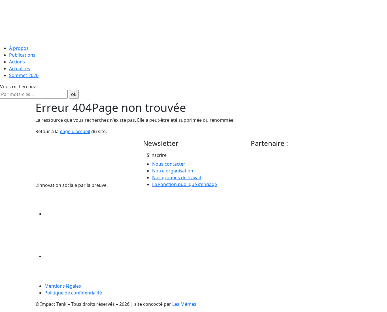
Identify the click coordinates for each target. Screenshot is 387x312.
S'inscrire (157, 155)
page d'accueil (75, 131)
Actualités (19, 68)
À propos (19, 48)
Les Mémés (184, 304)
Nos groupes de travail (176, 177)
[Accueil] (193, 21)
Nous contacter (168, 164)
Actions (17, 62)
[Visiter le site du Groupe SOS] (293, 170)
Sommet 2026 (24, 75)
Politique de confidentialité (73, 293)
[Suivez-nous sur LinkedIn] (86, 214)
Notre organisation (172, 171)
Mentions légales (62, 286)
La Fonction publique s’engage (184, 184)
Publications (22, 55)
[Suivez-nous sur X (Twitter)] (86, 256)
